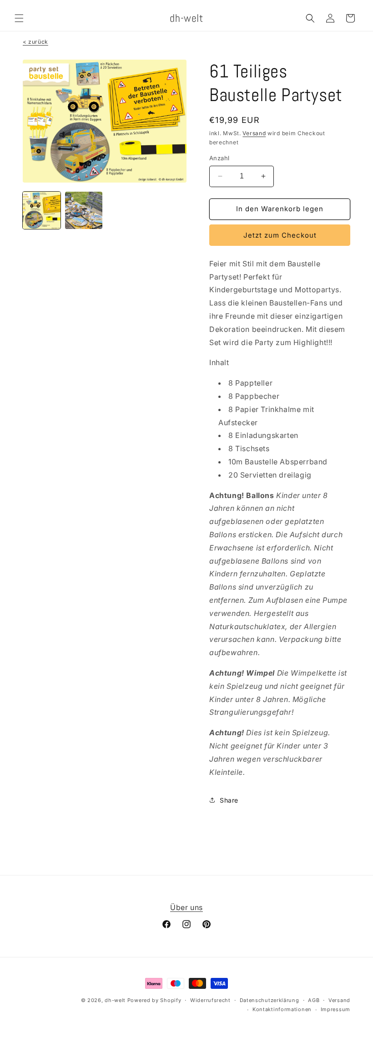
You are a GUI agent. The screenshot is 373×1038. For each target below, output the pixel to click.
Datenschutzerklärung (269, 1000)
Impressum (335, 1009)
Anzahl (219, 158)
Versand (254, 133)
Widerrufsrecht (210, 1000)
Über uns (186, 907)
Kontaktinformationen (282, 1009)
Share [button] (229, 800)
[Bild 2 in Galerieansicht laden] (84, 210)
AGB (313, 1000)
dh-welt (115, 1000)
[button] (19, 18)
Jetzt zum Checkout (280, 235)
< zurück (35, 41)
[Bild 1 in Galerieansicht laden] (41, 210)
